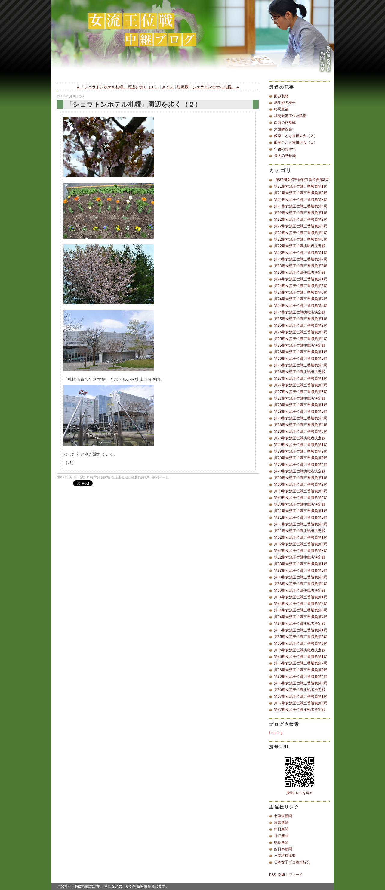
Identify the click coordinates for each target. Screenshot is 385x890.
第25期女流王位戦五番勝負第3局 (300, 332)
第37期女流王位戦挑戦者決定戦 (299, 710)
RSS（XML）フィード (285, 874)
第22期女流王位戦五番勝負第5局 (300, 239)
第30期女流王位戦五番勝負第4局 (300, 498)
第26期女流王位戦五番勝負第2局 (300, 358)
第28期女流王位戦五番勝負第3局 (300, 418)
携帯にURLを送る (299, 793)
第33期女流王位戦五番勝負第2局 (300, 570)
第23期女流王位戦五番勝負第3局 (300, 266)
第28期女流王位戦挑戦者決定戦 (299, 438)
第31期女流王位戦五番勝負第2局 (300, 517)
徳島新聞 (281, 842)
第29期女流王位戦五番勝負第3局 (300, 458)
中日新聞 (281, 829)
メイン (168, 87)
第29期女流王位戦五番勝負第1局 (300, 445)
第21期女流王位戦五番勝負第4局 (300, 206)
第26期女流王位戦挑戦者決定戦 (299, 372)
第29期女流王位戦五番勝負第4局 (300, 464)
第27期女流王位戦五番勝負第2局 (300, 385)
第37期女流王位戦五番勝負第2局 (300, 703)
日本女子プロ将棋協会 (292, 862)
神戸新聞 (281, 836)
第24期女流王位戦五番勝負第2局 (300, 286)
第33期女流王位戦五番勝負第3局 (300, 577)
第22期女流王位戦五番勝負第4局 (300, 233)
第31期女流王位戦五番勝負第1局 (300, 511)
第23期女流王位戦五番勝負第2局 (125, 477)
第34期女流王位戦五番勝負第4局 (300, 617)
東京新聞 (281, 822)
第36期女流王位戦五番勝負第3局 (300, 670)
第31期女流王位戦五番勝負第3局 (300, 524)
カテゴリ (280, 170)
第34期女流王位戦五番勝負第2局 (300, 604)
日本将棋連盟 (285, 856)
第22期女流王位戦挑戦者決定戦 (299, 246)
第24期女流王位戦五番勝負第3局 (300, 292)
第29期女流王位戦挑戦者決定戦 (299, 471)
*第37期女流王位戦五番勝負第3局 (301, 180)
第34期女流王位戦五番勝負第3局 (300, 610)
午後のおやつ (285, 149)
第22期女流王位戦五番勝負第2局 (300, 219)
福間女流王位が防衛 (290, 116)
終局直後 (281, 109)
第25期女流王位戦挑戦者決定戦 (299, 345)
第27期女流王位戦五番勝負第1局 (300, 378)
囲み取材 (281, 96)
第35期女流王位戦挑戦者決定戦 (299, 650)
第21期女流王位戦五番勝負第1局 (300, 186)
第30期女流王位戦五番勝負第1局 (300, 478)
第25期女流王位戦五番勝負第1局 (300, 319)
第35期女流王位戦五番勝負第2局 (300, 637)
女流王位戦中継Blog (192, 40)
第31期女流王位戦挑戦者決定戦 (299, 531)
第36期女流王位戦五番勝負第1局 (300, 657)
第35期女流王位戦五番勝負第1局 (300, 630)
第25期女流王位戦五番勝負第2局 (300, 325)
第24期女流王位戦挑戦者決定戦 (299, 312)
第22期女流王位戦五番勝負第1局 (300, 213)
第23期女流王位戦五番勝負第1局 (300, 253)
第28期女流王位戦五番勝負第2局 (300, 411)
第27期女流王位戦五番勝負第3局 (300, 392)
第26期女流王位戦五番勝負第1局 (300, 352)
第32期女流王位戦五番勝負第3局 (300, 551)
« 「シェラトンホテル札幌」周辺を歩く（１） (118, 87)
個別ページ (160, 477)
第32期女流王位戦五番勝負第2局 (300, 544)
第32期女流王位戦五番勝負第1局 (300, 537)
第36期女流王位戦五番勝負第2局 (300, 663)
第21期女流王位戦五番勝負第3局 (300, 200)
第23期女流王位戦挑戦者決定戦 (299, 272)
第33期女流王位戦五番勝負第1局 (300, 564)
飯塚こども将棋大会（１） (295, 142)
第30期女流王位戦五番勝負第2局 (300, 484)
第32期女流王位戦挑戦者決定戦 (299, 557)
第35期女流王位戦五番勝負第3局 (300, 643)
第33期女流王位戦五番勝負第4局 (300, 584)
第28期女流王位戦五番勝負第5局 (300, 431)
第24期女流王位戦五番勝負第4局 (300, 299)
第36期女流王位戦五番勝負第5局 (300, 683)
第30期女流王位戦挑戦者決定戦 (299, 504)
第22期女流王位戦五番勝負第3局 (300, 226)
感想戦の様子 (285, 103)
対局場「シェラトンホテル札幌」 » (208, 87)
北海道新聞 (283, 816)
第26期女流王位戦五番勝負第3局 (300, 365)
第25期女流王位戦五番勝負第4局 (300, 339)
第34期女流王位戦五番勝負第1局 (300, 597)
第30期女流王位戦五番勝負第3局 (300, 491)
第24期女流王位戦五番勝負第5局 (300, 305)
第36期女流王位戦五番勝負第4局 (300, 676)
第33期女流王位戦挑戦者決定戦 (299, 590)
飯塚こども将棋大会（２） (295, 136)
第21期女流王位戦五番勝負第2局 (300, 193)
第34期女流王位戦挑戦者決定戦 (299, 623)
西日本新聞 (283, 849)
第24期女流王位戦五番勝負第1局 (300, 279)
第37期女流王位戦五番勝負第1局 (300, 696)
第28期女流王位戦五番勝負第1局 (300, 405)
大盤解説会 (283, 129)
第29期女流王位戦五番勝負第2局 (300, 451)
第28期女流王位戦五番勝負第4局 (300, 425)
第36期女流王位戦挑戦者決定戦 (299, 690)
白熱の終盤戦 (285, 122)
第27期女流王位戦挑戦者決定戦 (299, 398)
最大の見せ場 (285, 156)
